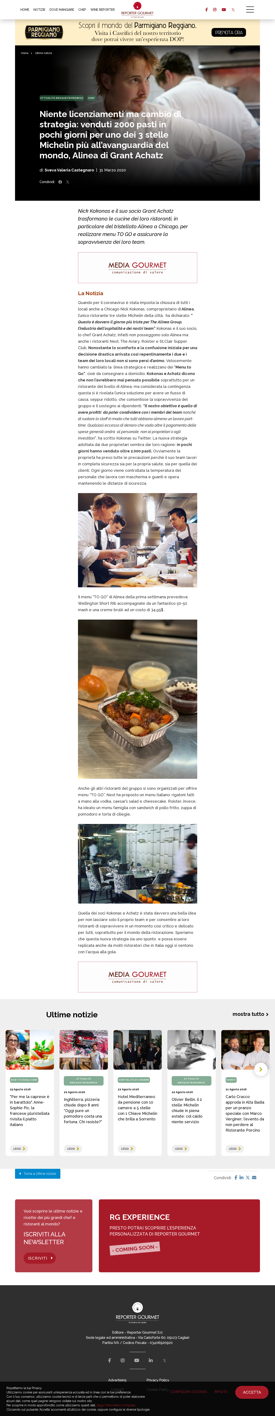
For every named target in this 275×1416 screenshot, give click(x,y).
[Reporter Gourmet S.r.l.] (138, 9)
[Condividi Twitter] (67, 182)
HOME (24, 9)
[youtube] (224, 10)
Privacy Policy (158, 1380)
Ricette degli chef (24, 1080)
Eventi (231, 1080)
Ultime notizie (43, 53)
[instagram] (214, 10)
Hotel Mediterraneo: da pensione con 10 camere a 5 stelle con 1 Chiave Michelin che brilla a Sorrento (137, 1107)
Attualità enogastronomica (61, 98)
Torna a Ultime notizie (38, 1174)
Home (25, 53)
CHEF (82, 9)
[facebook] (206, 10)
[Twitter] (248, 1177)
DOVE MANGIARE (62, 9)
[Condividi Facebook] (60, 182)
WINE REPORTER (102, 9)
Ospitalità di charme (134, 1080)
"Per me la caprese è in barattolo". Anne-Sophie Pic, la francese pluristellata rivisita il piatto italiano (29, 1110)
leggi (17, 1148)
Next (260, 1069)
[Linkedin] (241, 1177)
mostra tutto (248, 1014)
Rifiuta (221, 1392)
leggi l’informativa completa (116, 1405)
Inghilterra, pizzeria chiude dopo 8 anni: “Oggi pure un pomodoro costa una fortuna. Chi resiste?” (83, 1110)
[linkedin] (151, 1360)
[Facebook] (236, 1177)
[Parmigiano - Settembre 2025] (137, 32)
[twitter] (233, 10)
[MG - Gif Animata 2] (137, 267)
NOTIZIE (39, 9)
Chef (91, 98)
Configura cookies (188, 1392)
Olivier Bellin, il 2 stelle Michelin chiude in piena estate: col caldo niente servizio (187, 1110)
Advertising (117, 1380)
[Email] (254, 1177)
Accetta (252, 1392)
